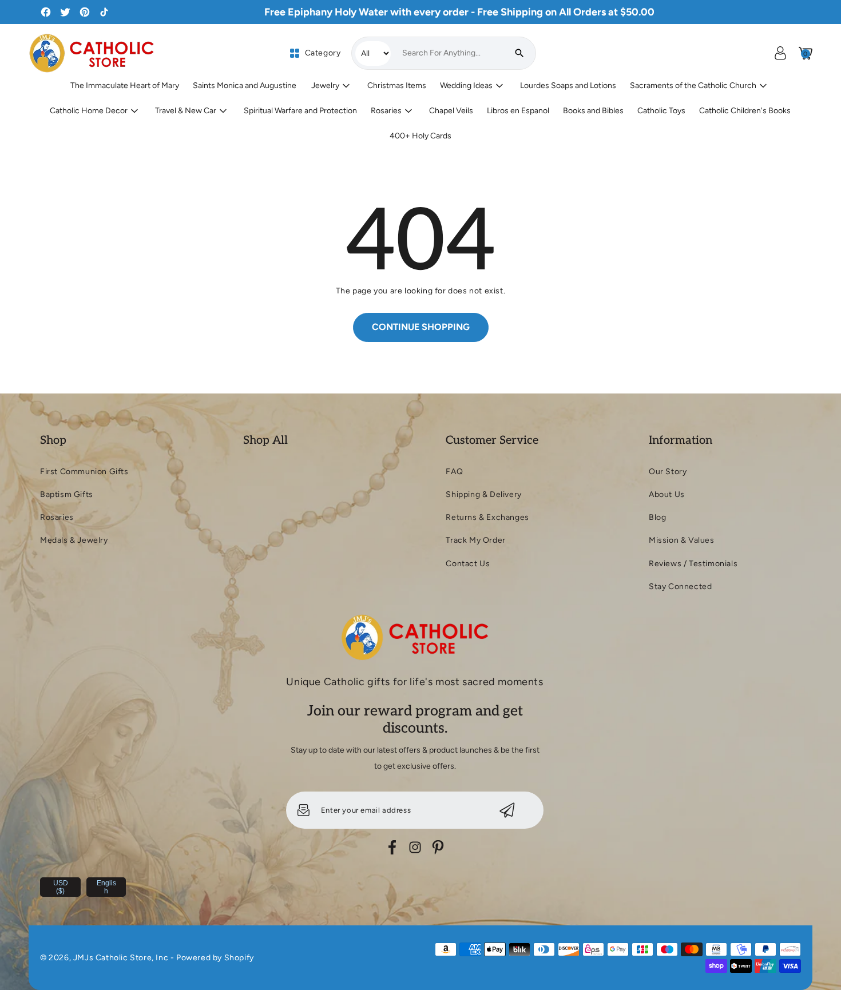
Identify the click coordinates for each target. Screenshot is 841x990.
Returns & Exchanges (487, 517)
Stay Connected (680, 586)
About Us (667, 494)
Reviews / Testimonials (693, 563)
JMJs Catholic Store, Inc (120, 958)
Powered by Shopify (215, 958)
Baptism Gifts (66, 494)
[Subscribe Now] (507, 810)
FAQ (454, 471)
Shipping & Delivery (483, 494)
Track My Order (475, 540)
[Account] (780, 53)
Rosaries (57, 517)
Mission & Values (682, 540)
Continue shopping (421, 326)
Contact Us (468, 563)
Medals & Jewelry (74, 540)
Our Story (668, 471)
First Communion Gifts (84, 471)
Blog (657, 517)
